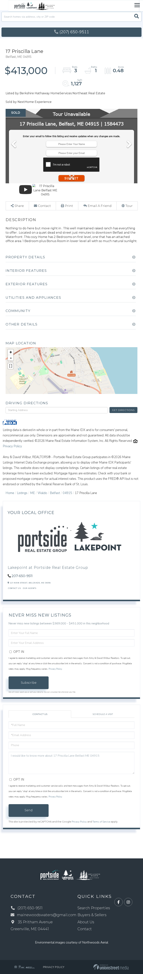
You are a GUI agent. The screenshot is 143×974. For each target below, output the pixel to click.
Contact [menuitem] (84, 929)
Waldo (42, 493)
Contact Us (14, 588)
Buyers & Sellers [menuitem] (92, 915)
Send (29, 810)
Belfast (55, 493)
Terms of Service (101, 821)
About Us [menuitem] (85, 922)
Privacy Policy (12, 446)
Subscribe (28, 682)
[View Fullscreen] (10, 366)
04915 (67, 493)
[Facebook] (119, 902)
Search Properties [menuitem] (93, 908)
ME (32, 493)
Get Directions (123, 410)
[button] (136, 16)
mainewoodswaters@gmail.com (46, 915)
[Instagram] (128, 902)
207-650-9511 (22, 576)
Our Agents (29, 588)
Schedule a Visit (103, 714)
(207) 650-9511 (74, 32)
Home (10, 493)
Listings (22, 493)
